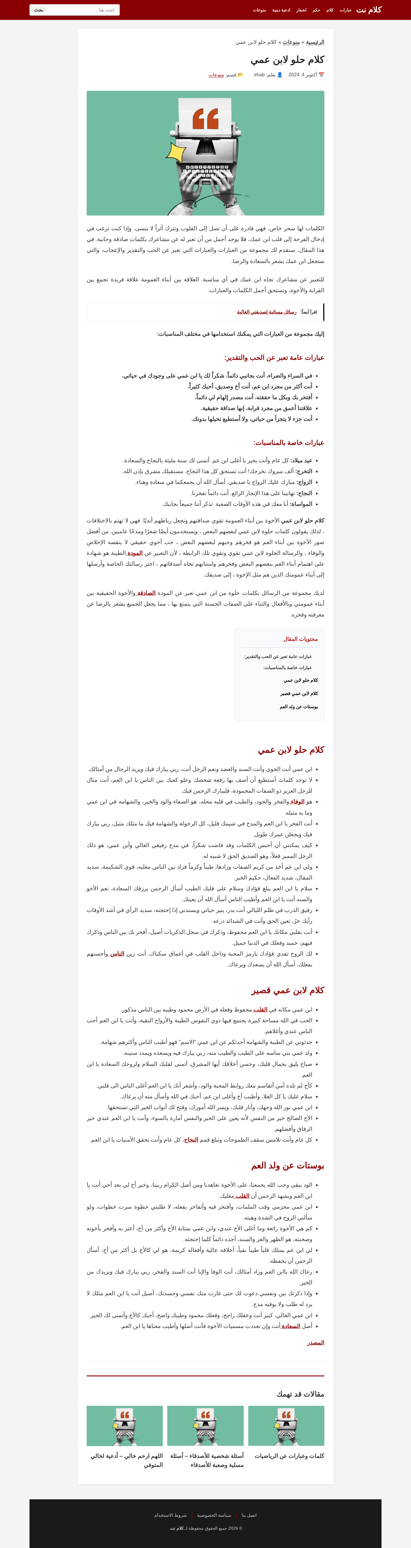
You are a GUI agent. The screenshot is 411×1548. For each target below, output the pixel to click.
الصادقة (145, 593)
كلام (330, 10)
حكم (316, 10)
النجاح (191, 1140)
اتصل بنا (249, 1515)
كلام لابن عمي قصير (299, 693)
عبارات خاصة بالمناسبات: (287, 667)
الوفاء (296, 801)
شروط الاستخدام (170, 1515)
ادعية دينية (281, 10)
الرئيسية (315, 42)
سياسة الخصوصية (214, 1515)
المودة (134, 553)
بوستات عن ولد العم (299, 706)
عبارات (346, 10)
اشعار (301, 10)
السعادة (290, 1326)
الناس (116, 953)
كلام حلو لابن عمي (301, 680)
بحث (38, 9)
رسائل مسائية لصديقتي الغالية (267, 311)
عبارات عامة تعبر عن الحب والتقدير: (278, 656)
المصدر (315, 1342)
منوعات (259, 10)
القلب (259, 1009)
